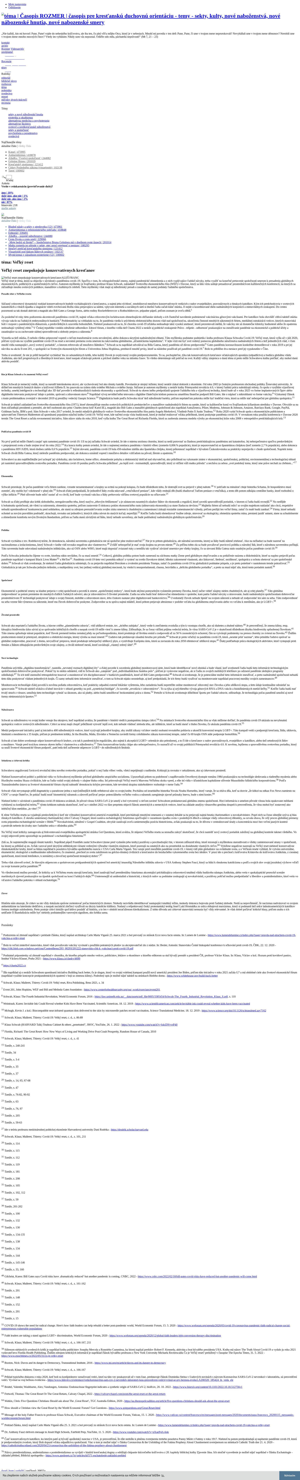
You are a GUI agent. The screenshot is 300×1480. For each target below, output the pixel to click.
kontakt (5, 42)
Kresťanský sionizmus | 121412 (25, 164)
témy (4, 67)
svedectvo (6, 93)
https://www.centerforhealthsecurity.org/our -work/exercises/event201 (122, 989)
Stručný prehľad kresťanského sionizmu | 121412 (35, 248)
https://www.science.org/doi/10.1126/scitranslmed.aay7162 (234, 1010)
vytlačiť (20, 1470)
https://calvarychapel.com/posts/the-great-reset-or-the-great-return (129, 1394)
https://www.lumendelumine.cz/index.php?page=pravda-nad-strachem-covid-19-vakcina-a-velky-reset (214, 1425)
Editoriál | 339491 (18, 232)
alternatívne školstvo (19, 123)
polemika (6, 90)
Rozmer (5, 48)
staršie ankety (8, 208)
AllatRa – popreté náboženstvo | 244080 (30, 236)
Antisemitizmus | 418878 (22, 155)
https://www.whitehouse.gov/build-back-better (192, 975)
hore (11, 1470)
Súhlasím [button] (289, 1475)
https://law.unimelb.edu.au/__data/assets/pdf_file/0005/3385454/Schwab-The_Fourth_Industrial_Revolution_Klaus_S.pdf (161, 996)
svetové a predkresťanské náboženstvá (29, 126)
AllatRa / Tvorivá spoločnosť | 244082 (29, 158)
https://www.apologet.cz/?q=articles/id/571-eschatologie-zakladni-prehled (86, 1455)
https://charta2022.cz (14, 965)
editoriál (5, 77)
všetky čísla (24, 146)
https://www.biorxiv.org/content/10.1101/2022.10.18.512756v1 (207, 1386)
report (4, 96)
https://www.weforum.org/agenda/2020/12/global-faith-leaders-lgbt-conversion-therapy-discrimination (165, 1335)
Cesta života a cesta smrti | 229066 (27, 239)
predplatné (7, 51)
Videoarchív (17, 48)
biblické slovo (9, 80)
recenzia (5, 102)
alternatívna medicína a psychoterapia (28, 120)
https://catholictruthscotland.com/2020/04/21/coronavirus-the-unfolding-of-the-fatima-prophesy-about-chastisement (64, 1445)
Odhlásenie (14, 7)
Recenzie (6, 61)
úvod (4, 1470)
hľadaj (9, 180)
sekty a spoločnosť (18, 130)
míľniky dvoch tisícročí (14, 99)
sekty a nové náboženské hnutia (25, 114)
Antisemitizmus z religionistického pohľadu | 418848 (37, 229)
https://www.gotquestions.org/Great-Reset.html (134, 1407)
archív (4, 45)
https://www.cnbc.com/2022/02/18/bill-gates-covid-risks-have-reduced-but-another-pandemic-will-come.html (197, 1276)
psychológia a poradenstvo (23, 133)
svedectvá (13, 136)
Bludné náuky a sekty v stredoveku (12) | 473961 (35, 226)
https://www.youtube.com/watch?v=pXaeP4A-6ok (141, 1432)
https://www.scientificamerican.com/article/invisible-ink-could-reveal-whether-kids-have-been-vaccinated (192, 1003)
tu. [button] (162, 1475)
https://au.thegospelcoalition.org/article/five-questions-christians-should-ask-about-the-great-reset (177, 1400)
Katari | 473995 (16, 151)
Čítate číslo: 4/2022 (12, 211)
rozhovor (6, 84)
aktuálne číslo (8, 146)
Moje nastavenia (17, 4)
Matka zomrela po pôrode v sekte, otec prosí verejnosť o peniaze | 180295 (48, 245)
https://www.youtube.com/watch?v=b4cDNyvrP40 (149, 1024)
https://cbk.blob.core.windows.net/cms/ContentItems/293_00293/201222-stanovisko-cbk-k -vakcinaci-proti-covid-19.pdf (67, 948)
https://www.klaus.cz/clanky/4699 (61, 958)
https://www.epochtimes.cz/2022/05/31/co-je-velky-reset (32, 1355)
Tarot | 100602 (16, 170)
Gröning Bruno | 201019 (21, 161)
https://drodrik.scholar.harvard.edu (129, 1129)
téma (4, 87)
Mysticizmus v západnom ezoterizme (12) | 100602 (36, 254)
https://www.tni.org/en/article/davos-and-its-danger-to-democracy (130, 1362)
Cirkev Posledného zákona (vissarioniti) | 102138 (35, 167)
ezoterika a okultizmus (20, 117)
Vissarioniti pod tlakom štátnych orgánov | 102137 (35, 251)
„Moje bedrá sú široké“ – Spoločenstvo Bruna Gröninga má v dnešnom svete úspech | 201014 (59, 242)
